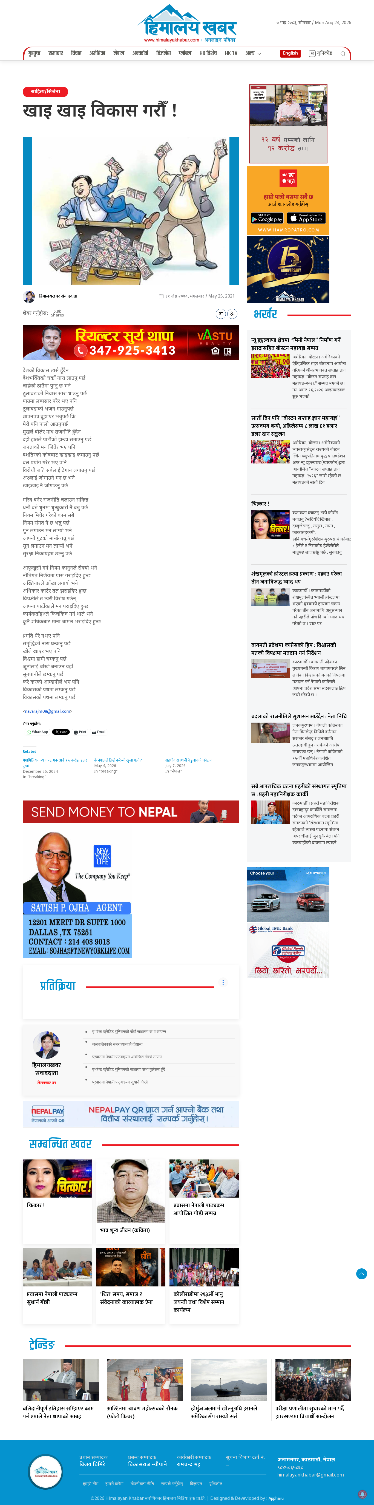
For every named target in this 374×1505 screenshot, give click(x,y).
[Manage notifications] (362, 1494)
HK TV (231, 53)
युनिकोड (324, 53)
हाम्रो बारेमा (114, 1483)
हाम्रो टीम (90, 1483)
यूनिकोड (215, 1483)
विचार (76, 53)
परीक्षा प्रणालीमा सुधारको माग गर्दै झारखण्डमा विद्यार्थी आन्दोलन (309, 1412)
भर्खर (265, 315)
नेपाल (118, 53)
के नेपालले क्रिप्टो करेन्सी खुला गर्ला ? (118, 760)
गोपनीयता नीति (142, 1483)
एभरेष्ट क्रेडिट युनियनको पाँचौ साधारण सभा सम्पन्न (129, 1031)
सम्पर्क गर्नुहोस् (172, 1483)
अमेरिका (97, 53)
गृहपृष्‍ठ (34, 53)
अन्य (250, 53)
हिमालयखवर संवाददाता (58, 296)
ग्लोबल (185, 53)
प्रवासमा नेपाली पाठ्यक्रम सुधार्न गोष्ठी (120, 1082)
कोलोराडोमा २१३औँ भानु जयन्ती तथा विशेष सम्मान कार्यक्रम (199, 1302)
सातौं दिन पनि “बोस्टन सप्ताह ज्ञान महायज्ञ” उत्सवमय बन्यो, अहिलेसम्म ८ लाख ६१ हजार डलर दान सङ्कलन (295, 426)
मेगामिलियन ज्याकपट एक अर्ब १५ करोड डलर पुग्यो (55, 763)
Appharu (276, 1498)
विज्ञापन (196, 1483)
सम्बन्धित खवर (60, 1145)
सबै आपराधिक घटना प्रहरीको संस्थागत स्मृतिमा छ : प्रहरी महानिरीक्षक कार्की (299, 790)
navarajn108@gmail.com (47, 711)
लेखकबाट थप (46, 1083)
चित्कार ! (36, 1205)
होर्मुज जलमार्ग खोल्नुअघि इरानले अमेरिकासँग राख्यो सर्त (224, 1412)
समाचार (55, 53)
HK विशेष (208, 53)
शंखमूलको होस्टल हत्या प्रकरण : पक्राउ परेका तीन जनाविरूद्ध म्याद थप (296, 578)
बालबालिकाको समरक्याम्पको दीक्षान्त (117, 1044)
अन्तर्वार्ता (140, 53)
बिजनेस (163, 53)
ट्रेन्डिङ (41, 1345)
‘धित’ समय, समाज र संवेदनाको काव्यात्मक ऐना (126, 1298)
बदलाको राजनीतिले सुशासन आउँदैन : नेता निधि (299, 716)
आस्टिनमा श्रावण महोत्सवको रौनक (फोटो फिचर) (142, 1412)
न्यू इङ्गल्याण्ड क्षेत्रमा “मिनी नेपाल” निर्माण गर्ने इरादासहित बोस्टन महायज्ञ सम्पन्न (296, 344)
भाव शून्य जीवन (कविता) (125, 1230)
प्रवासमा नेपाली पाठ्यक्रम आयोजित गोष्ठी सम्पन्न (127, 1056)
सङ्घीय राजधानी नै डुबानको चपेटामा (188, 760)
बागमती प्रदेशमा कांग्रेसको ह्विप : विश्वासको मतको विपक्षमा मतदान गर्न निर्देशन (293, 649)
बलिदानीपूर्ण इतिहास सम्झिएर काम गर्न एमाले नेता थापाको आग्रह (58, 1412)
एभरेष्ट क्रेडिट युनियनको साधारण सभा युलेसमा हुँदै (128, 1069)
